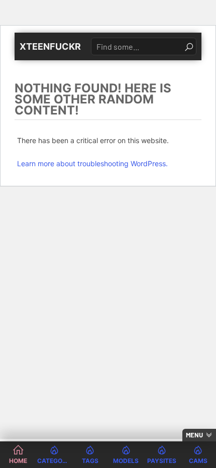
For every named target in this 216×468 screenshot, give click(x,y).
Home (18, 460)
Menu (194, 435)
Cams (198, 460)
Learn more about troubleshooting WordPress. (92, 163)
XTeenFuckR (50, 46)
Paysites (161, 460)
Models (126, 460)
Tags (90, 460)
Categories (54, 460)
